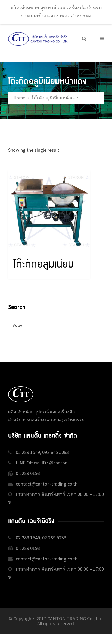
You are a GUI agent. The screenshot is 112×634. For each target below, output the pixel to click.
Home (19, 97)
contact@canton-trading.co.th (46, 484)
